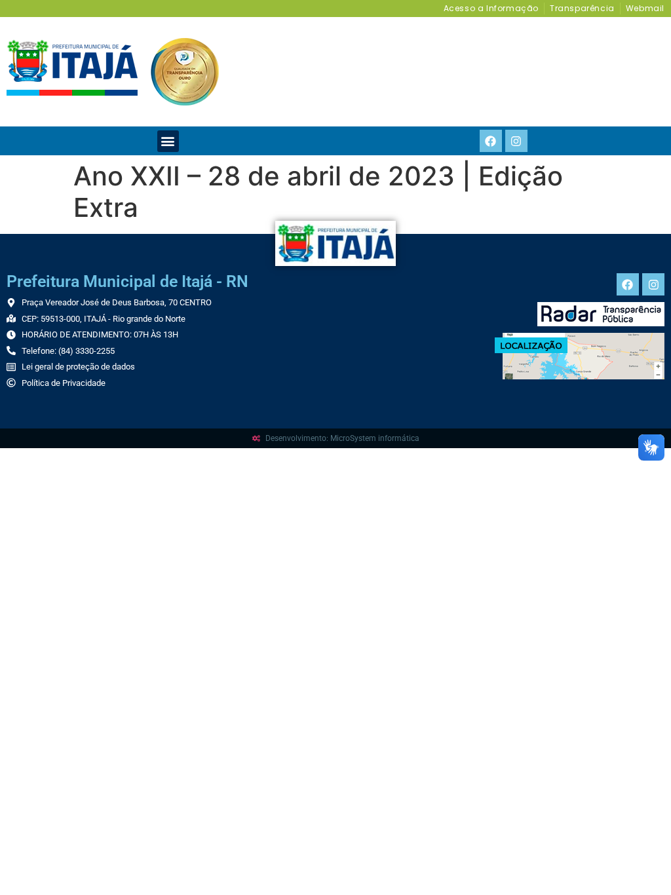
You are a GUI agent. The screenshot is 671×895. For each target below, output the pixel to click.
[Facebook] (491, 141)
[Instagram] (516, 141)
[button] (168, 141)
